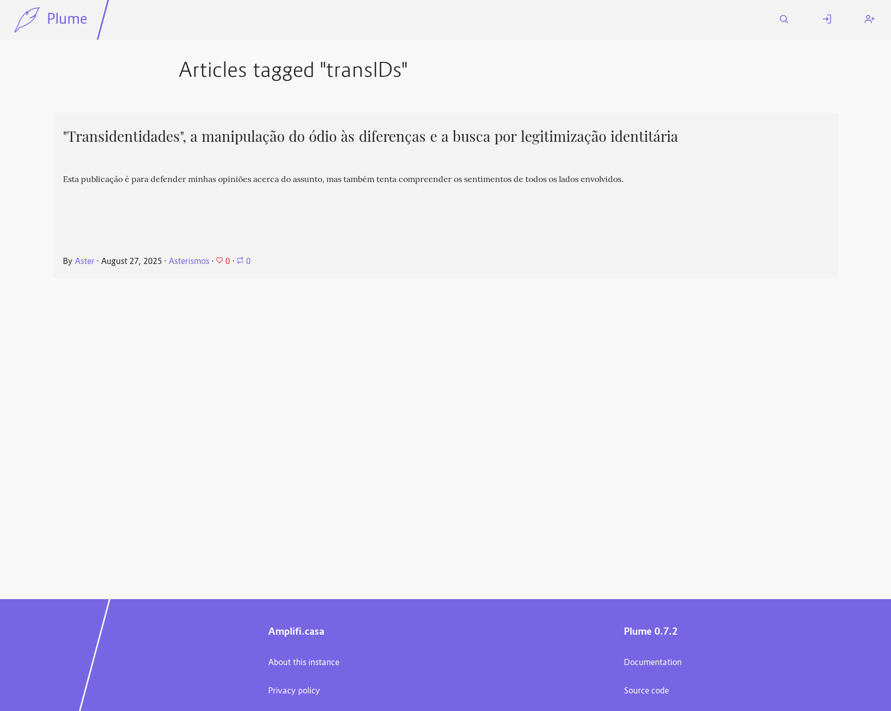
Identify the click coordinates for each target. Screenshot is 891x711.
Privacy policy (294, 691)
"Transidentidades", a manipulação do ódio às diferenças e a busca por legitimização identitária (370, 136)
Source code (646, 691)
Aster (84, 262)
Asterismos (189, 262)
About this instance (303, 663)
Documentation (653, 663)
